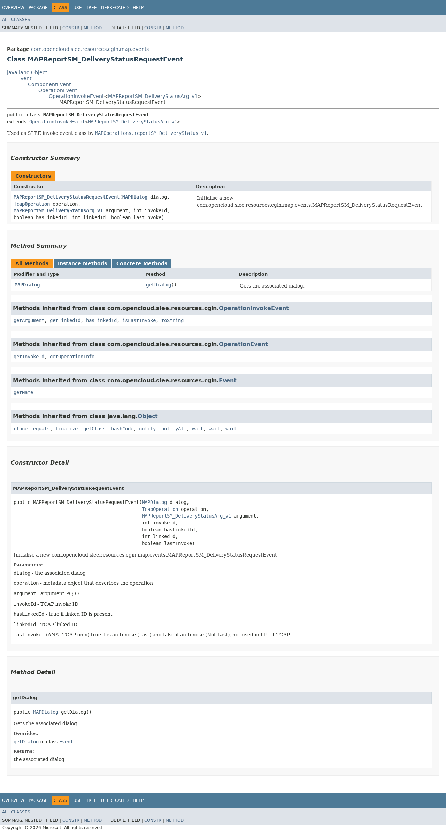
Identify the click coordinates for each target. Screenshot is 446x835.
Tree (91, 7)
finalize (66, 428)
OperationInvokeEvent (76, 96)
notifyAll (173, 428)
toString (172, 320)
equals (41, 428)
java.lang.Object (27, 72)
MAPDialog (134, 197)
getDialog (158, 285)
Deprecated (115, 7)
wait (197, 428)
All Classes (16, 19)
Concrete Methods (141, 263)
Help (138, 7)
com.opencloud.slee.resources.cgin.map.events (90, 49)
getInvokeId (29, 356)
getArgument (29, 320)
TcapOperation (32, 204)
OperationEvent (57, 90)
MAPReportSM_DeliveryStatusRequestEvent (67, 197)
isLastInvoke (139, 320)
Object (148, 416)
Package (38, 7)
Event (24, 78)
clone (21, 428)
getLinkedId (65, 320)
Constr (70, 27)
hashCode (122, 428)
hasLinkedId (101, 320)
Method (93, 27)
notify (147, 428)
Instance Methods (82, 263)
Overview (13, 7)
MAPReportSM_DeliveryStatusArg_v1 (153, 96)
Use (77, 7)
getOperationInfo (72, 356)
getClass (94, 428)
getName (23, 392)
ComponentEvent (49, 84)
